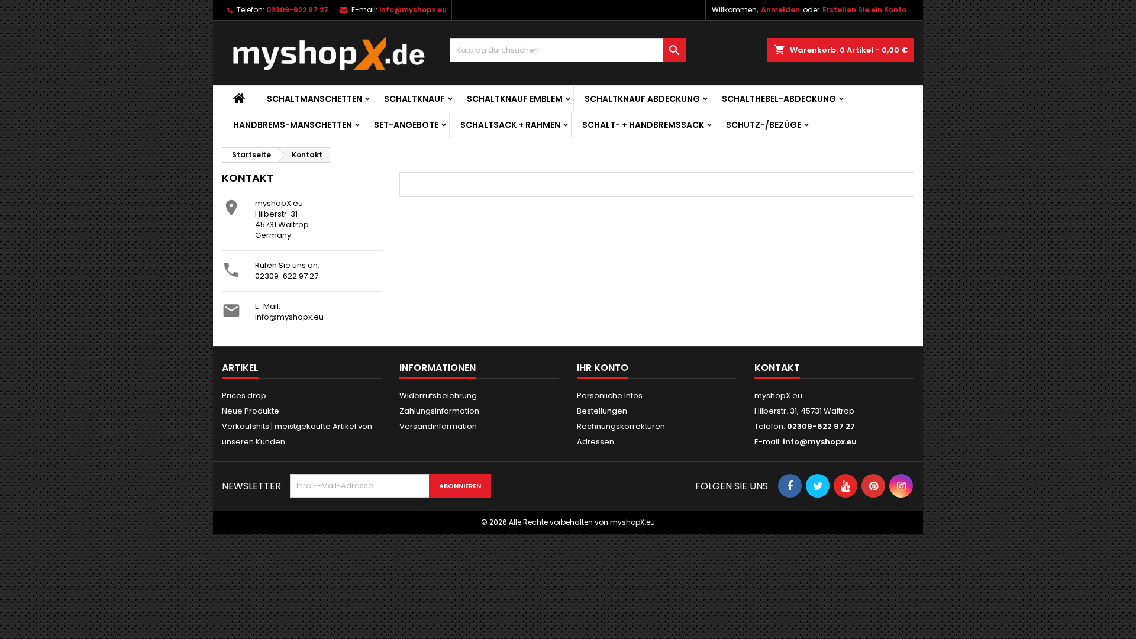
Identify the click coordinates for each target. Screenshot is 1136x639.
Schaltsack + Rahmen (510, 125)
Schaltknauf (414, 99)
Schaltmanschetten (314, 99)
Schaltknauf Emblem (515, 99)
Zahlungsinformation (439, 411)
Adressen (595, 441)
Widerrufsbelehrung (438, 395)
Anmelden (780, 10)
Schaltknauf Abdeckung (642, 99)
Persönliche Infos (610, 395)
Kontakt (777, 368)
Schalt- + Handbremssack (643, 125)
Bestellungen (602, 411)
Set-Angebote (406, 125)
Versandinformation (438, 426)
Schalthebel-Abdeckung (779, 99)
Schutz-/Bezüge (763, 125)
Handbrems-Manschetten (292, 125)
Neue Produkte (250, 411)
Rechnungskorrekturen (621, 426)
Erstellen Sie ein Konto (864, 10)
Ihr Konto (602, 368)
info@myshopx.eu (413, 10)
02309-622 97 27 (297, 10)
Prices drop (244, 395)
